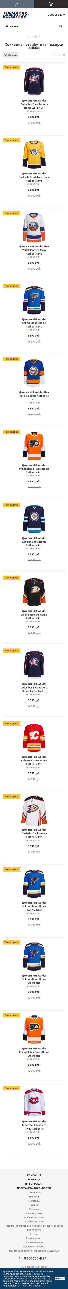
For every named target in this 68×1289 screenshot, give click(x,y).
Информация (34, 1183)
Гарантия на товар (34, 1221)
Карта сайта (34, 1230)
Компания (34, 1175)
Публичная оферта (34, 1246)
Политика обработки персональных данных (34, 1250)
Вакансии (34, 1205)
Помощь (34, 1179)
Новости (34, 1196)
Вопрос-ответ (34, 1238)
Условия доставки (34, 1217)
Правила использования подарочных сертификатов (34, 1225)
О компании (34, 1192)
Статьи (34, 1234)
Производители (34, 1242)
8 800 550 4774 (56, 15)
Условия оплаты (34, 1213)
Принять (60, 1278)
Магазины (34, 1200)
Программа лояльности (34, 1188)
